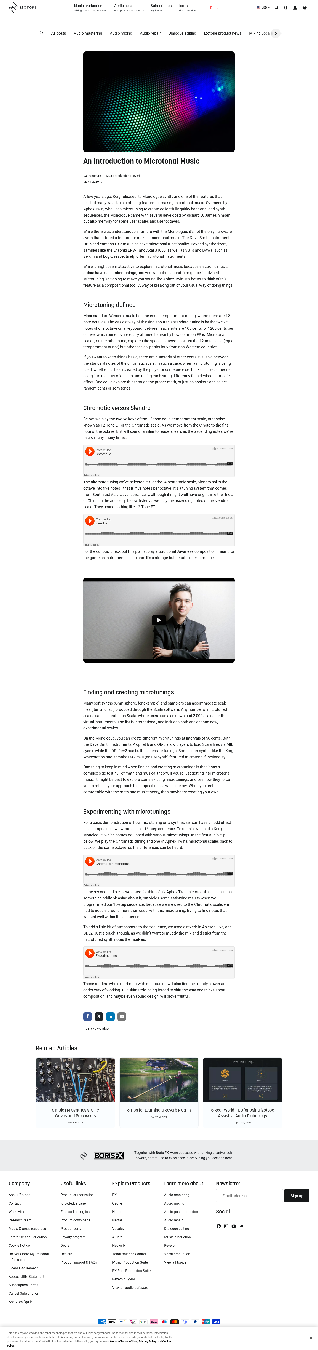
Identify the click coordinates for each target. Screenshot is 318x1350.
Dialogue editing (182, 33)
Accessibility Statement (26, 1277)
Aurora (117, 1237)
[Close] (311, 1338)
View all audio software (130, 1288)
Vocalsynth (120, 1229)
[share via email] (121, 1017)
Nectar (117, 1220)
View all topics (175, 1262)
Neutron (118, 1212)
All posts (58, 33)
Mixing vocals (261, 33)
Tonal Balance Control (129, 1254)
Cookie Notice (19, 1245)
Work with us (18, 1212)
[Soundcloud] (241, 1226)
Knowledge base (73, 1203)
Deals (65, 1245)
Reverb (136, 175)
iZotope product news (222, 33)
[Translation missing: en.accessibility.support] (285, 7)
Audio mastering (88, 33)
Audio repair (150, 33)
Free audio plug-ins (75, 1212)
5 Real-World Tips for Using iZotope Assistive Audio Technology (242, 1112)
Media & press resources (27, 1229)
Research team (20, 1220)
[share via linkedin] (110, 1017)
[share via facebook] (87, 1017)
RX (114, 1195)
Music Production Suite (130, 1262)
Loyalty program (73, 1237)
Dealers (66, 1254)
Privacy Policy (147, 1341)
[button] (41, 33)
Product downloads (75, 1220)
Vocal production (177, 1254)
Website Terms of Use (123, 1341)
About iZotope (19, 1195)
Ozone (117, 1203)
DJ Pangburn (92, 175)
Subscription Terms (23, 1285)
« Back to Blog (97, 1029)
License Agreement (23, 1268)
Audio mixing (121, 33)
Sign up (297, 1195)
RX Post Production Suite (131, 1271)
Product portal (71, 1229)
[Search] (276, 7)
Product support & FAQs (79, 1262)
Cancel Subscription (24, 1293)
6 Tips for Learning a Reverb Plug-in (159, 1110)
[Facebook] (218, 1226)
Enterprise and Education (28, 1237)
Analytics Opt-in (21, 1302)
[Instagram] (226, 1226)
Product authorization (77, 1195)
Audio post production (181, 1212)
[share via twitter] (99, 1017)
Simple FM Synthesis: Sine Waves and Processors (75, 1112)
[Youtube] (233, 1226)
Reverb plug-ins (124, 1279)
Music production (117, 175)
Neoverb (118, 1245)
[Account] (295, 7)
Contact (15, 1203)
